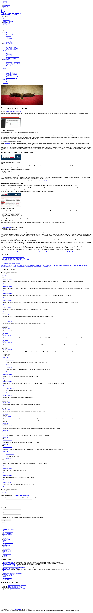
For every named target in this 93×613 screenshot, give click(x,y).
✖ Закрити (3, 30)
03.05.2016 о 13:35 (10, 388)
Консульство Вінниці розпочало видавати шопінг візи (15, 258)
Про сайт (5, 7)
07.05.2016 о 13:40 (10, 367)
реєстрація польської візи (10, 266)
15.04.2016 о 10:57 (7, 342)
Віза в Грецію (9, 42)
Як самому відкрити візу (11, 72)
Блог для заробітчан (16, 609)
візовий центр (4, 265)
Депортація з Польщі (11, 58)
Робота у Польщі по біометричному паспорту (13, 257)
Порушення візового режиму (12, 57)
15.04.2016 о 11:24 (7, 349)
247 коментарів (17, 111)
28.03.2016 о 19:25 (7, 293)
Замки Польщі (6, 539)
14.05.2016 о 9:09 (7, 482)
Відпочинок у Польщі (8, 532)
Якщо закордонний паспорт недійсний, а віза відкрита (16, 259)
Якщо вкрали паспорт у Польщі (13, 76)
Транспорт (5, 556)
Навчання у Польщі (7, 545)
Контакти (5, 83)
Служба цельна (13, 589)
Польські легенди (7, 550)
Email (2, 512)
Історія (4, 540)
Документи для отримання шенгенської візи (13, 572)
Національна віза (7, 227)
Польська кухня (7, 547)
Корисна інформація (8, 543)
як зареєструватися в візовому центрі (42, 266)
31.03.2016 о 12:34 (7, 321)
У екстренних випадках (11, 78)
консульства (7, 143)
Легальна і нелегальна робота (13, 63)
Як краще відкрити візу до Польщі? (11, 263)
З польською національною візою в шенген (13, 260)
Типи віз (5, 32)
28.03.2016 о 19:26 (7, 300)
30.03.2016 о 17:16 (7, 307)
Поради (5, 68)
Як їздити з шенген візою (12, 81)
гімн (32, 565)
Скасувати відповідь (23, 495)
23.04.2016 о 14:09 (7, 395)
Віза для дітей (9, 41)
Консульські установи (8, 43)
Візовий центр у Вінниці (12, 48)
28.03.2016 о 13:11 (7, 279)
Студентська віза (10, 39)
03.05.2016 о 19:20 (7, 447)
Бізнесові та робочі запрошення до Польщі (13, 261)
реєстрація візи (33, 265)
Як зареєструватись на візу (12, 49)
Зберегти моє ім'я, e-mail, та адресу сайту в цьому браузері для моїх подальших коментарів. (23, 517)
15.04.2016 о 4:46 (7, 335)
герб (30, 565)
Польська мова (6, 549)
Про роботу (6, 59)
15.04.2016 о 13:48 (7, 374)
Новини (5, 79)
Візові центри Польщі (11, 47)
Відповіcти (5, 283)
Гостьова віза (9, 38)
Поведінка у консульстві (11, 73)
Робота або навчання (11, 67)
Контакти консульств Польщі (13, 46)
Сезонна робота (9, 64)
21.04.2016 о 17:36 (7, 381)
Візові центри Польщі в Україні (40, 180)
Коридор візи (9, 54)
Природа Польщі (7, 551)
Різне (4, 552)
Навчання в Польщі (7, 5)
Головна (5, 1)
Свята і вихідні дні (7, 575)
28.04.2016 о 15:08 (7, 425)
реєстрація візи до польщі (43, 265)
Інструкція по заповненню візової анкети (12, 573)
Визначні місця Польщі (8, 529)
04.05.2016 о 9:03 (7, 461)
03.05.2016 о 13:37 (7, 440)
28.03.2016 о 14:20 (7, 286)
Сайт (2, 515)
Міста (4, 544)
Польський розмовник (8, 574)
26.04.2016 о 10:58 (7, 409)
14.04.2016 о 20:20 (7, 328)
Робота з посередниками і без (13, 62)
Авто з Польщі (6, 6)
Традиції (5, 555)
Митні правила (6, 579)
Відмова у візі (9, 55)
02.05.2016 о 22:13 (7, 433)
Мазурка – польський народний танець (17, 585)
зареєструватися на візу (13, 265)
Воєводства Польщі (7, 534)
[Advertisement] (46, 600)
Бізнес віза (8, 36)
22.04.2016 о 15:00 (10, 360)
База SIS (8, 53)
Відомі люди (6, 530)
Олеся (16, 495)
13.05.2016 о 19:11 (7, 475)
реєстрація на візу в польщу (69, 265)
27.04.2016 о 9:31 (7, 416)
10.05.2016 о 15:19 (7, 468)
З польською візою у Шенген (12, 70)
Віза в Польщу (6, 2)
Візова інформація (10, 111)
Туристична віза (9, 34)
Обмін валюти (6, 576)
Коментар (3, 507)
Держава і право (7, 535)
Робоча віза (8, 37)
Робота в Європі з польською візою (14, 65)
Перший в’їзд (9, 75)
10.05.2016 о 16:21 (10, 454)
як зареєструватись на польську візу (25, 266)
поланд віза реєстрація (24, 265)
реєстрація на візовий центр (56, 265)
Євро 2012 (5, 538)
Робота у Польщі (7, 554)
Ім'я (2, 510)
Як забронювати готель (11, 74)
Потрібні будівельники (8, 4)
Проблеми (5, 50)
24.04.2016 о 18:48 (7, 402)
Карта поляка (6, 541)
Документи (6, 537)
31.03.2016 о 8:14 (7, 314)
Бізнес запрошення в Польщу (15, 586)
